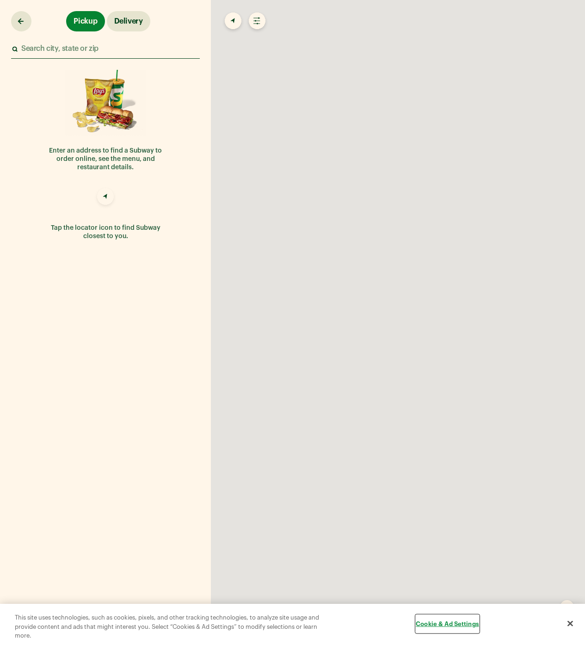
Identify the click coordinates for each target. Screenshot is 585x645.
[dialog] (292, 624)
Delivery (128, 21)
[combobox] (105, 49)
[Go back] (21, 21)
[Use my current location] (105, 198)
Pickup (86, 21)
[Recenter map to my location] (232, 21)
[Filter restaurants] (256, 21)
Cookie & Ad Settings (447, 623)
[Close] (570, 623)
